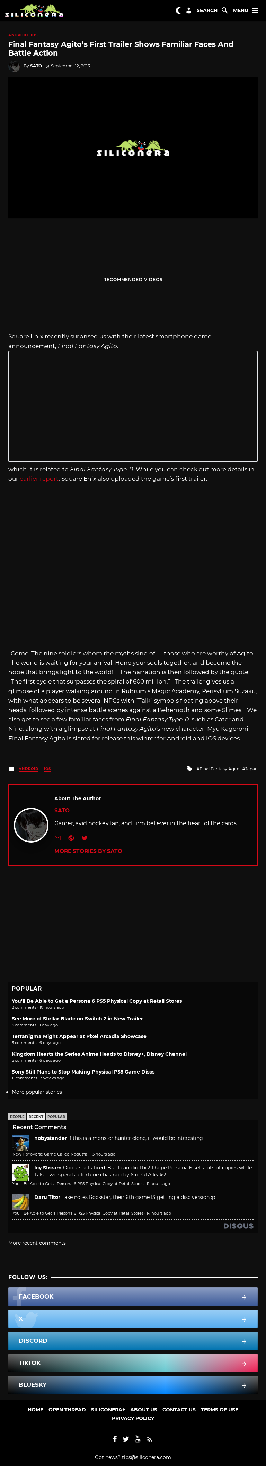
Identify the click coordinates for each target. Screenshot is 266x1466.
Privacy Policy (133, 1418)
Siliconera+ (108, 1410)
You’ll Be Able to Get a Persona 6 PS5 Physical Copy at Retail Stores (97, 1001)
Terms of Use (219, 1410)
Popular (56, 1117)
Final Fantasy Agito (220, 768)
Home (35, 1410)
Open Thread (67, 1410)
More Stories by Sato (88, 851)
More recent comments (37, 1243)
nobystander (50, 1138)
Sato (36, 65)
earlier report (39, 478)
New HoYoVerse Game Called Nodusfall (50, 1154)
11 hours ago (158, 1183)
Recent (36, 1117)
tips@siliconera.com (146, 1457)
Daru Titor (47, 1197)
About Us (143, 1410)
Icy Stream (48, 1168)
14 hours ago (159, 1213)
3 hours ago (103, 1154)
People (17, 1117)
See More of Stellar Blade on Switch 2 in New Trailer (77, 1019)
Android (18, 35)
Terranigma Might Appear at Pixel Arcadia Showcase (79, 1036)
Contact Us (179, 1410)
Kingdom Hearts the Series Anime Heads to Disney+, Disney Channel (99, 1054)
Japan (251, 768)
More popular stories (37, 1092)
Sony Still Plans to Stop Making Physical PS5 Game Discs (83, 1072)
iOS (34, 35)
